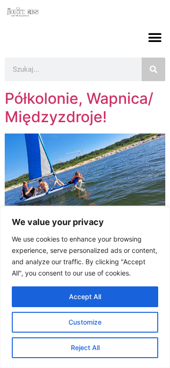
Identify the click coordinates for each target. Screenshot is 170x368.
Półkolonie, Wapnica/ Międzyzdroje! (79, 107)
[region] (85, 287)
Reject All (85, 347)
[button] (154, 37)
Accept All (85, 297)
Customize (85, 322)
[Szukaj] (153, 69)
